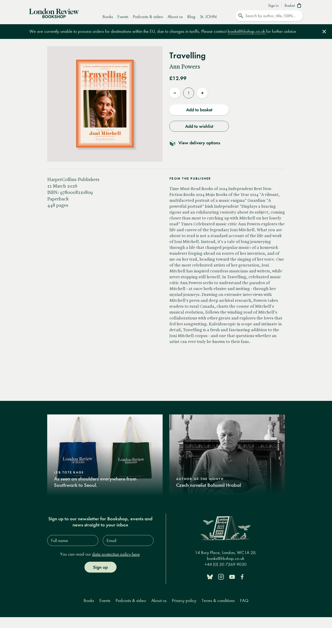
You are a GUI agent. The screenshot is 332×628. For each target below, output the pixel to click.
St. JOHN (208, 16)
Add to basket (199, 109)
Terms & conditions (218, 600)
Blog (191, 16)
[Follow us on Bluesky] (210, 576)
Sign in (273, 6)
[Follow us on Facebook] (242, 576)
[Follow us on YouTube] (232, 576)
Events (122, 16)
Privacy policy (184, 600)
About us (175, 16)
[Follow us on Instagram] (221, 576)
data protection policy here (116, 554)
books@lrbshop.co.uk (247, 31)
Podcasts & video (148, 16)
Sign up (100, 567)
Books (108, 16)
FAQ (244, 600)
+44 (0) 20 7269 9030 (225, 564)
